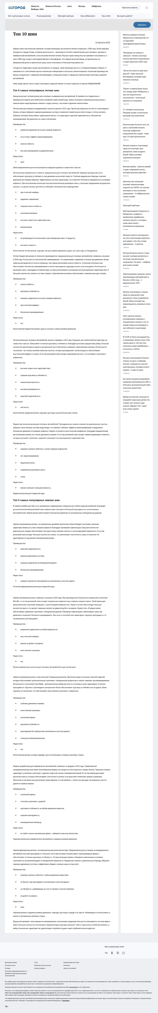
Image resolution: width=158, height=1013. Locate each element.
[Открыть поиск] (146, 7)
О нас (36, 962)
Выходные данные (11, 962)
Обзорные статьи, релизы (42, 965)
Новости (35, 6)
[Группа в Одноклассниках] (112, 953)
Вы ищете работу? (125, 16)
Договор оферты (39, 968)
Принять (142, 25)
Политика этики (10, 965)
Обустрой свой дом (66, 16)
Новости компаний (70, 968)
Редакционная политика (71, 962)
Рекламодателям (44, 16)
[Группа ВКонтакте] (106, 953)
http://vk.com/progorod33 (13, 993)
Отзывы (7, 968)
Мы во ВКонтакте (88, 16)
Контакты (67, 965)
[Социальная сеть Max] (123, 953)
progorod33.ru (73, 987)
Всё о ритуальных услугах (19, 16)
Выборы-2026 (37, 9)
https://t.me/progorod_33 (48, 993)
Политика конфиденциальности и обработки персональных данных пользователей (16, 973)
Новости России (53, 6)
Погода (81, 6)
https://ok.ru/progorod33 (31, 993)
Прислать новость (130, 7)
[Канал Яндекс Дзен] (118, 953)
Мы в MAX (106, 16)
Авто (69, 6)
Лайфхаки (96, 6)
